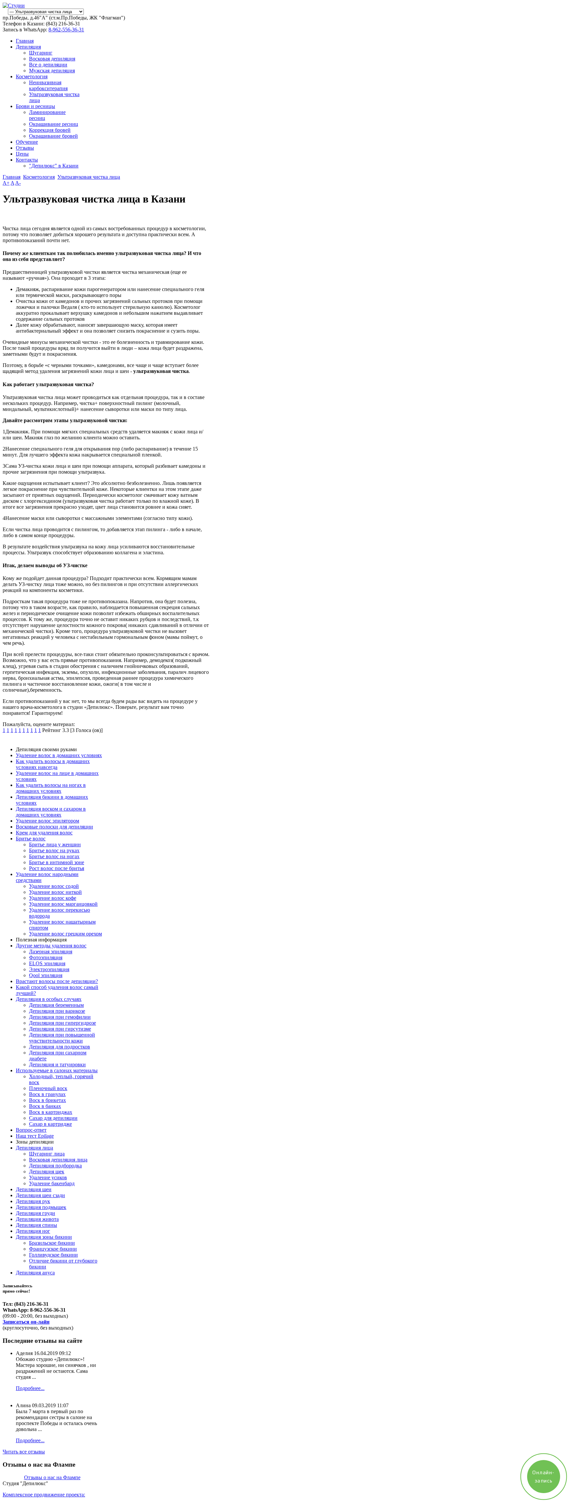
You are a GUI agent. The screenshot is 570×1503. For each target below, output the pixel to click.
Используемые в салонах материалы (57, 1070)
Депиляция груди (35, 1213)
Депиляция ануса (35, 1272)
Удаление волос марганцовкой (63, 904)
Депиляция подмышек (41, 1207)
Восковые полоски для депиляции (54, 826)
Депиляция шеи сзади (40, 1195)
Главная (25, 41)
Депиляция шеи (33, 1189)
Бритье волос (31, 838)
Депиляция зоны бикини (44, 1237)
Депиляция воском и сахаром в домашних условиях (51, 812)
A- (18, 183)
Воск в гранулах (47, 1094)
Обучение (27, 142)
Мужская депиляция (52, 70)
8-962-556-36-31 (66, 29)
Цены (22, 154)
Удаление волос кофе (52, 898)
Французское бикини (53, 1249)
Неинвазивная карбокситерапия (48, 85)
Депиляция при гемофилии (60, 1017)
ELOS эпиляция (47, 963)
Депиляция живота (37, 1219)
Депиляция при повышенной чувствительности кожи (62, 1038)
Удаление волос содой (54, 886)
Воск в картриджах (50, 1112)
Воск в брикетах (47, 1100)
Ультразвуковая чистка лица (88, 177)
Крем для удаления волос (44, 832)
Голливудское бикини (53, 1255)
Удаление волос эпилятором (47, 821)
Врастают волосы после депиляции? (57, 981)
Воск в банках (45, 1106)
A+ (6, 183)
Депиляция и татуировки (57, 1064)
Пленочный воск (48, 1088)
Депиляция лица (34, 1148)
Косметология (32, 76)
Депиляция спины (36, 1225)
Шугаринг (40, 52)
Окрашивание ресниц (53, 124)
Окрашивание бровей (53, 136)
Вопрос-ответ (31, 1130)
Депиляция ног (33, 1231)
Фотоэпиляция (45, 957)
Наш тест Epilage (35, 1136)
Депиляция (28, 47)
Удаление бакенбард (52, 1183)
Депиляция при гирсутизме (60, 1029)
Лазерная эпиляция (50, 951)
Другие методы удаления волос (51, 945)
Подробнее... (30, 1388)
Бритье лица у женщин (55, 844)
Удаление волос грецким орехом (65, 933)
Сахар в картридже (50, 1124)
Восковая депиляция (52, 58)
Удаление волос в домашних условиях (59, 755)
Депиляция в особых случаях (48, 999)
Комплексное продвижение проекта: (44, 1494)
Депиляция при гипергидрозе (62, 1023)
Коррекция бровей (50, 130)
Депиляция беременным (56, 1005)
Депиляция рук (33, 1201)
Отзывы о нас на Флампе (52, 1477)
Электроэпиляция (49, 969)
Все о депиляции (48, 64)
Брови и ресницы (35, 106)
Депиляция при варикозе (57, 1011)
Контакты (27, 160)
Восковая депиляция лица (58, 1159)
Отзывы (25, 148)
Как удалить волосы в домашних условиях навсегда (53, 764)
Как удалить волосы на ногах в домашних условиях (51, 788)
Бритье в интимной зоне (56, 862)
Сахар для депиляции (53, 1118)
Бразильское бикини (52, 1243)
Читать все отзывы (24, 1451)
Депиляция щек (46, 1171)
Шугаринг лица (47, 1153)
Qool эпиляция (45, 975)
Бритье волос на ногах (54, 856)
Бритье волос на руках (54, 850)
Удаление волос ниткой (55, 892)
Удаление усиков (48, 1177)
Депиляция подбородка (55, 1165)
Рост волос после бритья (56, 868)
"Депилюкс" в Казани (54, 165)
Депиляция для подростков (59, 1046)
